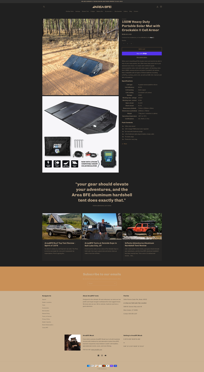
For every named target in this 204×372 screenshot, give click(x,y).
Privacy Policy (46, 319)
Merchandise (45, 310)
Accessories (45, 308)
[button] (44, 6)
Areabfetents (103, 368)
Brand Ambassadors (47, 324)
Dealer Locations (47, 302)
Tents (43, 305)
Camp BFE (45, 327)
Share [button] (125, 143)
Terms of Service (46, 316)
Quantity (124, 40)
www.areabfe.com (96, 349)
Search (44, 299)
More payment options (142, 57)
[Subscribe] (114, 283)
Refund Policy (46, 313)
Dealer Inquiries (46, 322)
